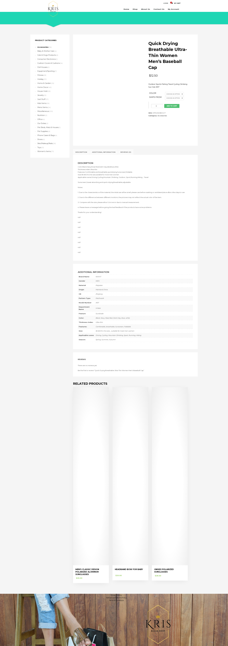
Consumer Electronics (46, 59)
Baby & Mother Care (45, 51)
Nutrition (41, 115)
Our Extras (41, 123)
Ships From (155, 97)
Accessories (162, 116)
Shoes (40, 139)
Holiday (40, 79)
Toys (39, 147)
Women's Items (44, 151)
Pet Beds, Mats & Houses (48, 127)
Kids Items (41, 103)
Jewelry (40, 95)
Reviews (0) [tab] (125, 152)
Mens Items (42, 107)
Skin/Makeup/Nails (45, 143)
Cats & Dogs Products (46, 55)
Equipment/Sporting (46, 71)
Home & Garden (44, 83)
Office (40, 119)
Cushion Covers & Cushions (48, 63)
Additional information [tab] (103, 152)
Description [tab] (81, 152)
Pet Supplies (42, 131)
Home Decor (42, 87)
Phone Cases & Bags (46, 135)
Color (152, 93)
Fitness (40, 75)
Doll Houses (42, 67)
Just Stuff (41, 99)
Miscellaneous (43, 111)
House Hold (42, 91)
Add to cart (172, 106)
